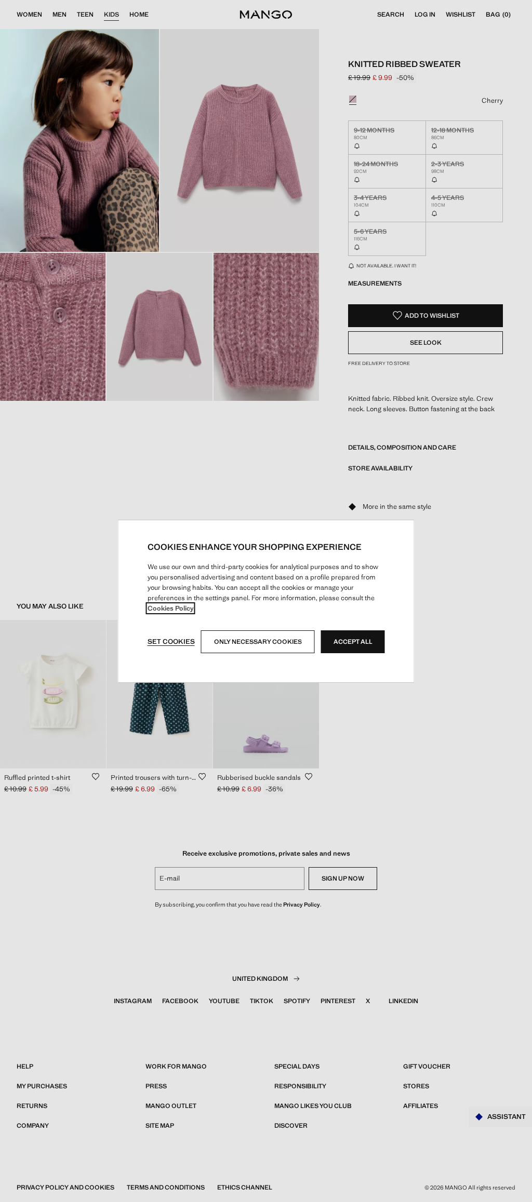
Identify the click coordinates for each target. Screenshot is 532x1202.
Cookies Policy (171, 608)
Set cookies (171, 641)
